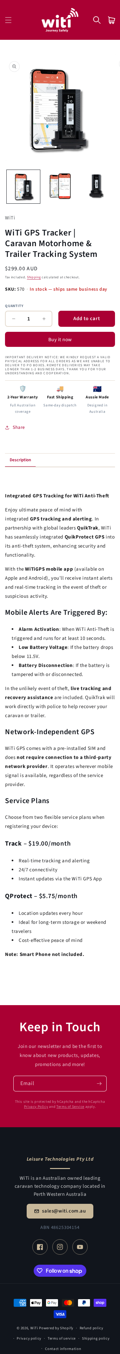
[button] (8, 20)
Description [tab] (20, 460)
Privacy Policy (36, 1106)
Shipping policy (96, 1338)
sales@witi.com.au (64, 1211)
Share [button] (19, 427)
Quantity (14, 306)
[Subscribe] (99, 1083)
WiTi (34, 1328)
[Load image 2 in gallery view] (60, 186)
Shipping (34, 277)
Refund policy (91, 1328)
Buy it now (60, 339)
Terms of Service (70, 1106)
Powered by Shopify (56, 1328)
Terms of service (62, 1338)
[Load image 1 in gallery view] (23, 186)
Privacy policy (29, 1338)
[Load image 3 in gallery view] (96, 186)
